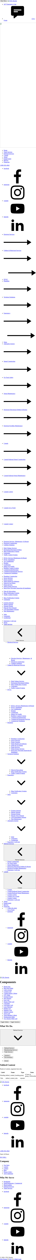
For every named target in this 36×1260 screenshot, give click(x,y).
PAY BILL (3, 1157)
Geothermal (7, 565)
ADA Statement (8, 1173)
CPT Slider (7, 995)
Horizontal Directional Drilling (13, 550)
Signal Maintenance (13, 865)
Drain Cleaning (8, 580)
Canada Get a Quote (13, 896)
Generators (7, 553)
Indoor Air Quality (9, 566)
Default (6, 1061)
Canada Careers (12, 894)
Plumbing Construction (10, 576)
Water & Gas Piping (9, 583)
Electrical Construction (10, 543)
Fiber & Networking (10, 591)
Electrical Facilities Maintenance (16, 868)
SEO (10, 1259)
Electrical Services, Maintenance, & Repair (16, 541)
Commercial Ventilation (10, 573)
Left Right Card (8, 1005)
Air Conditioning (9, 561)
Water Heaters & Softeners (11, 581)
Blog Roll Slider (8, 988)
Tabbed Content (8, 1012)
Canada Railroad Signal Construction (18, 891)
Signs (5, 342)
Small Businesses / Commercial (13, 1183)
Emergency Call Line (10, 621)
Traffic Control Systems (11, 555)
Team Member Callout (10, 1015)
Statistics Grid (8, 1010)
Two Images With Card (10, 1018)
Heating (6, 563)
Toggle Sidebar (5, 1022)
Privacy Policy (8, 1172)
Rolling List (7, 1008)
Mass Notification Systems (11, 551)
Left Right (7, 1003)
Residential (7, 1181)
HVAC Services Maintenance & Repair (15, 558)
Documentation (8, 1057)
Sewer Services (8, 578)
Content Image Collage (10, 993)
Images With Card (9, 1002)
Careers (6, 1167)
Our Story (7, 1165)
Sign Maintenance (9, 611)
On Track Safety (12, 863)
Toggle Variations (15, 1022)
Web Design (3, 1259)
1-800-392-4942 (5, 165)
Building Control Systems (11, 568)
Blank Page (7, 986)
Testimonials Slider (9, 1017)
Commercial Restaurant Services (13, 571)
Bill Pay (6, 160)
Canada (6, 155)
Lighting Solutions (9, 545)
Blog (5, 1170)
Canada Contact (12, 898)
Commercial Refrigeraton (11, 570)
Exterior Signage (8, 603)
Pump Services (8, 585)
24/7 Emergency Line (10, 4)
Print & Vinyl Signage (10, 608)
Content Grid (7, 991)
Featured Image (8, 997)
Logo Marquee (8, 1007)
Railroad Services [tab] (9, 1048)
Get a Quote (10, 910)
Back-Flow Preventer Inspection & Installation (17, 588)
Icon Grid (6, 1000)
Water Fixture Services (10, 586)
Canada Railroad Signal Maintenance (18, 893)
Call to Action (8, 990)
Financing (7, 162)
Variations (7, 1055)
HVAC (6, 279)
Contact (6, 1168)
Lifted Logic (17, 1259)
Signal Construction (13, 861)
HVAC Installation (9, 559)
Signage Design (8, 606)
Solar (5, 614)
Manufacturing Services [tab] (10, 1050)
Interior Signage (8, 604)
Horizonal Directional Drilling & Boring (19, 866)
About (5, 157)
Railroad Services (9, 153)
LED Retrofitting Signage (11, 609)
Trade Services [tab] (8, 1052)
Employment (7, 159)
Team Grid (7, 1013)
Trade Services (8, 152)
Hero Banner (7, 998)
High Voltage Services (10, 548)
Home (5, 150)
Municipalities (8, 1185)
